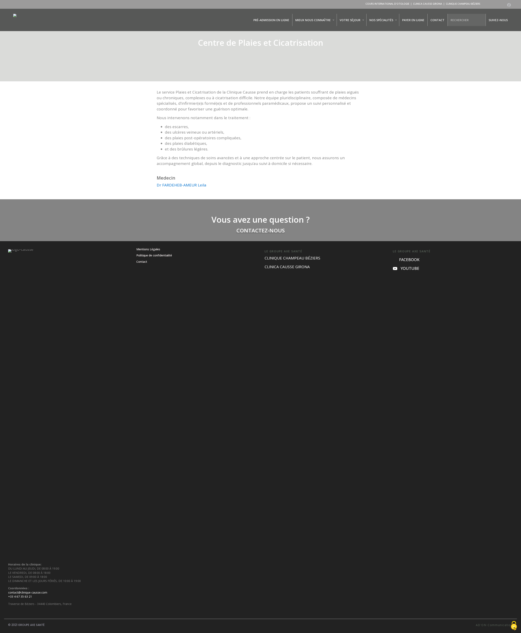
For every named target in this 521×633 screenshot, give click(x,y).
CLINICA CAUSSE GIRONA (427, 3)
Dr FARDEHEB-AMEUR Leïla (181, 185)
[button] (509, 5)
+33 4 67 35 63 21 (20, 596)
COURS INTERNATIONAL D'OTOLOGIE (387, 3)
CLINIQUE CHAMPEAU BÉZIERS (463, 3)
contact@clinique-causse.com (27, 592)
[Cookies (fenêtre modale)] (514, 626)
